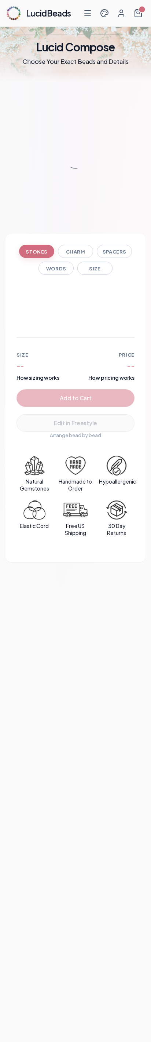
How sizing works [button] (37, 377)
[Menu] (87, 13)
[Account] (121, 13)
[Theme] (104, 13)
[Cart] (138, 13)
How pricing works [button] (111, 377)
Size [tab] (95, 268)
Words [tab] (56, 268)
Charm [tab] (75, 251)
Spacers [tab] (114, 251)
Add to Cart (76, 397)
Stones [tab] (36, 251)
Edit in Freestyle (75, 422)
